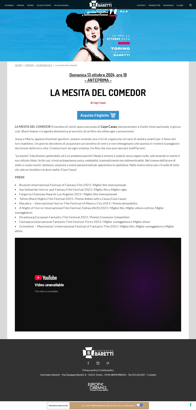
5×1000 (180, 5)
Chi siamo (9, 5)
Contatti (141, 5)
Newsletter (154, 5)
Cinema (20, 5)
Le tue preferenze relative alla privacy (108, 405)
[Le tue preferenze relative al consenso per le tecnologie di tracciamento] (191, 405)
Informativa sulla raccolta (58, 405)
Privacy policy (90, 370)
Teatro (30, 5)
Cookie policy (106, 370)
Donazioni (168, 5)
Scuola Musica (61, 5)
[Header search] (190, 4)
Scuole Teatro (44, 5)
